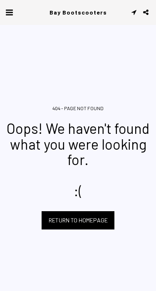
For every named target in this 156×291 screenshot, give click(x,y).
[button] (9, 12)
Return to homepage (78, 220)
